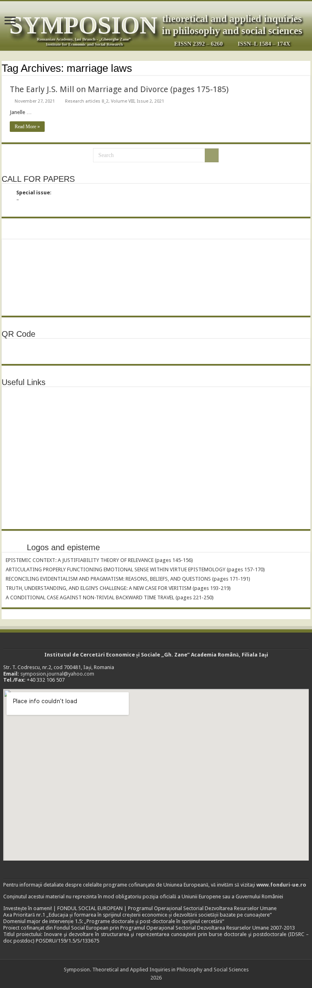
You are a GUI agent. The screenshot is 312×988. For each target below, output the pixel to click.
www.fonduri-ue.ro (281, 885)
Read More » (27, 126)
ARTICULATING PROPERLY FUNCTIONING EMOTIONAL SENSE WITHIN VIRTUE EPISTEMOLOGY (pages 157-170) (135, 569)
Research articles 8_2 (86, 101)
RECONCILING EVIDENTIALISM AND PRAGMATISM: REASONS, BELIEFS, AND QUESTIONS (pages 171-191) (128, 579)
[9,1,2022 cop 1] (26, 273)
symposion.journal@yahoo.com (57, 674)
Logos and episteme (63, 547)
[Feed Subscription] (308, 68)
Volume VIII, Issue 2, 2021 (137, 101)
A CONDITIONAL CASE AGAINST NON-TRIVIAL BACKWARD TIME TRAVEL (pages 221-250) (110, 597)
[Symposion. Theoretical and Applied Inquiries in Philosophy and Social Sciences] (156, 26)
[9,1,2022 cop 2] (70, 248)
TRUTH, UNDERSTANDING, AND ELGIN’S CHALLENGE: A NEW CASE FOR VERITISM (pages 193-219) (118, 588)
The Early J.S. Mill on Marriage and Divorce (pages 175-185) (119, 89)
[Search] (212, 155)
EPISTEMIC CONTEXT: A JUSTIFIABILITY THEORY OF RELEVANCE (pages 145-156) (99, 560)
